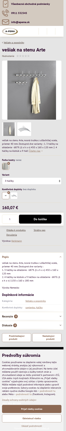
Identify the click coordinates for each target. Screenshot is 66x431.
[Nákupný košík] (51, 31)
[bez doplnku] (5, 195)
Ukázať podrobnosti (31, 425)
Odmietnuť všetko (32, 418)
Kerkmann (17, 240)
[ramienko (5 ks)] (14, 195)
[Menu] (59, 31)
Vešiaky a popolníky (35, 300)
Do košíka (40, 219)
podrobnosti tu (48, 390)
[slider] (23, 56)
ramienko (30, 307)
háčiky (39, 307)
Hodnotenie (8, 56)
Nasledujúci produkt (48, 337)
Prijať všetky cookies (31, 408)
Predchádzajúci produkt (17, 337)
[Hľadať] (43, 31)
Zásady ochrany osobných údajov (19, 399)
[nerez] (5, 166)
